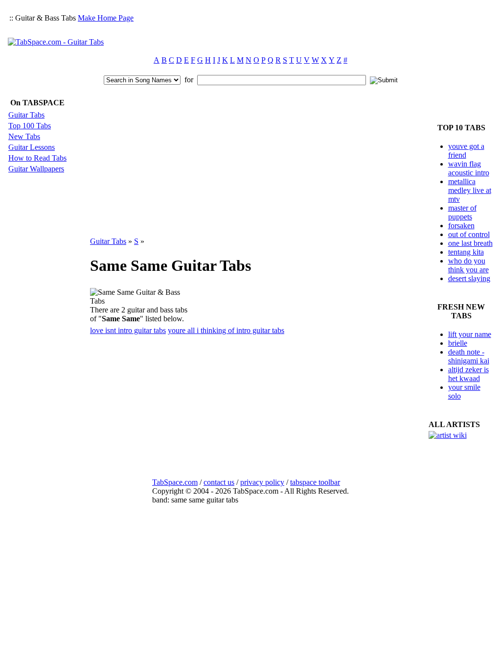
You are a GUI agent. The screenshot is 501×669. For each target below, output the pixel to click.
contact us (219, 482)
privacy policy (262, 482)
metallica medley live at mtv (469, 190)
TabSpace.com (175, 482)
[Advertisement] (315, 27)
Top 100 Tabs (29, 125)
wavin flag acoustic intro (468, 168)
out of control (469, 234)
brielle (457, 343)
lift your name (469, 334)
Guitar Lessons (31, 147)
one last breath (470, 243)
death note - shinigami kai (468, 356)
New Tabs (24, 136)
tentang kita (466, 252)
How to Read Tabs (37, 158)
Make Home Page (106, 18)
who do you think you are (468, 265)
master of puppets (462, 212)
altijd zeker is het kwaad (468, 373)
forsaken (461, 225)
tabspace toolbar (315, 482)
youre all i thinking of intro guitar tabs (226, 330)
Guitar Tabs (26, 115)
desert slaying (469, 278)
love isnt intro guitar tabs (128, 330)
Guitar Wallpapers (36, 169)
